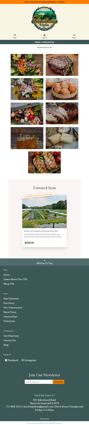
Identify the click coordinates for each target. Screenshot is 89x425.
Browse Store (43, 47)
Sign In (44, 38)
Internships (10, 316)
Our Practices (11, 335)
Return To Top (44, 263)
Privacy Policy (44, 419)
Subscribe (58, 382)
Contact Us (9, 340)
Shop (14, 38)
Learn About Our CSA (15, 279)
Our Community (12, 307)
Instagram (30, 360)
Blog (6, 344)
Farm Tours (9, 312)
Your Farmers (11, 298)
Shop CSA (8, 283)
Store (6, 274)
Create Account (48, 42)
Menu (74, 38)
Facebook (13, 360)
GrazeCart (58, 423)
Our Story (9, 303)
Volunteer (9, 321)
